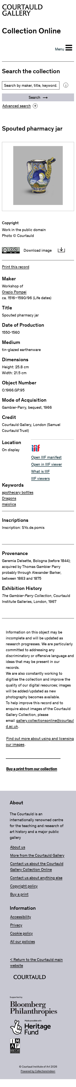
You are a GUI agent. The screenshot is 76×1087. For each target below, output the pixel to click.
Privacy (16, 925)
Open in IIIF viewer (46, 464)
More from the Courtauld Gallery (37, 855)
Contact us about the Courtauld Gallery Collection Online (36, 866)
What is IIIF (40, 471)
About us (17, 847)
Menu (59, 49)
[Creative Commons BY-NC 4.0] (11, 250)
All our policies (22, 941)
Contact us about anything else (36, 877)
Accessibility (20, 916)
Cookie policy (21, 933)
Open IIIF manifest (46, 457)
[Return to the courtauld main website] (29, 977)
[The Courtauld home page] (22, 11)
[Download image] (61, 250)
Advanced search (19, 105)
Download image (38, 250)
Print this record (15, 266)
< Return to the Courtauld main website (36, 962)
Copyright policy (24, 886)
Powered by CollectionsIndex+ (38, 1071)
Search (35, 97)
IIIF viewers (40, 478)
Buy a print (19, 894)
